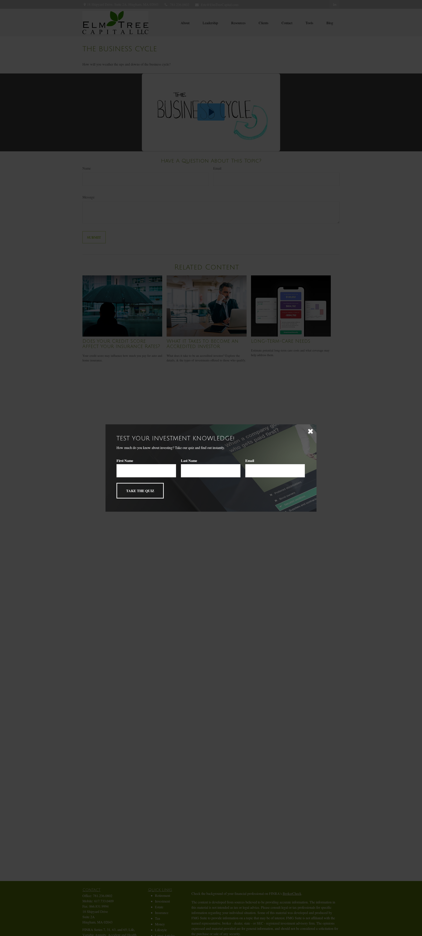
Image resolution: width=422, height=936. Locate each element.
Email (249, 460)
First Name (124, 460)
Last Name (189, 460)
